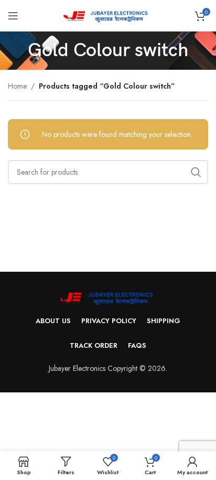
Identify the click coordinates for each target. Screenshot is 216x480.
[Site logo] (108, 14)
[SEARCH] (196, 172)
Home (17, 86)
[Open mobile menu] (13, 15)
